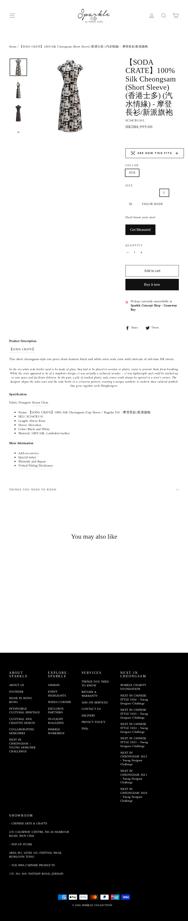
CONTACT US (91, 709)
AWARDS (53, 685)
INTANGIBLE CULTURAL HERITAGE (24, 710)
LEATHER (151, 173)
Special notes (27, 457)
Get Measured (140, 230)
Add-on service (28, 453)
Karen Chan (40, 403)
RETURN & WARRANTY (90, 694)
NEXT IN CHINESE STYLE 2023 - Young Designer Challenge (134, 742)
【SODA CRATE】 (22, 349)
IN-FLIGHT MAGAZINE (56, 721)
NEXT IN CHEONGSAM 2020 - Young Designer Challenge (133, 795)
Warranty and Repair (32, 462)
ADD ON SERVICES (95, 702)
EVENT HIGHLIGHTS (57, 693)
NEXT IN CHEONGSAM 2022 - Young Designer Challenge (133, 758)
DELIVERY (88, 715)
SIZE (129, 185)
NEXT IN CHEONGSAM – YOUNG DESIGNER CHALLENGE (22, 745)
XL (131, 204)
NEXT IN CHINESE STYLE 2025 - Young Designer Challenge (134, 713)
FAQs (85, 728)
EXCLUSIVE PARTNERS (56, 710)
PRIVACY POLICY (94, 722)
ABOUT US (16, 685)
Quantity (134, 245)
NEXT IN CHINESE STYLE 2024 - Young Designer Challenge (134, 728)
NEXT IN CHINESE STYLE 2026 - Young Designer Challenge (134, 699)
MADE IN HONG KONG (20, 700)
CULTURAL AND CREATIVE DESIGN (22, 721)
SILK (132, 173)
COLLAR (131, 165)
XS (131, 193)
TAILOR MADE (152, 204)
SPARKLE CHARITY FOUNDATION (133, 687)
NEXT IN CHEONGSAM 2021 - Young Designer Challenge (133, 776)
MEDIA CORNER (59, 702)
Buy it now (152, 284)
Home (12, 46)
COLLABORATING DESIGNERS (21, 731)
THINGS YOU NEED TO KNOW (33, 489)
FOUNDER (16, 691)
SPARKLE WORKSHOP (56, 731)
